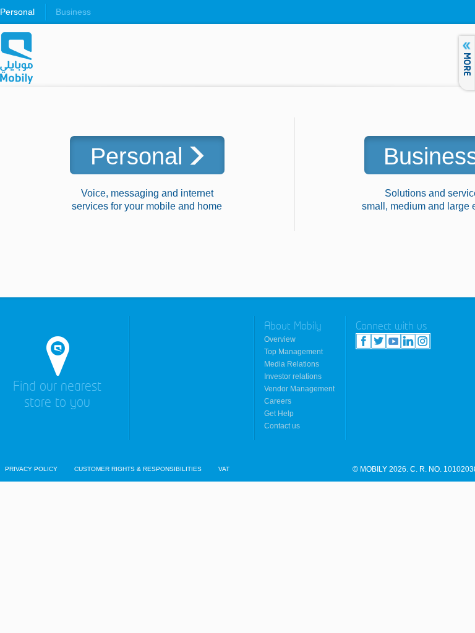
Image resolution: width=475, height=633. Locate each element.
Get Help (279, 413)
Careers (277, 401)
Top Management (293, 351)
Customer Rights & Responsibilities (138, 469)
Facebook (363, 341)
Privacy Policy (31, 469)
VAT (223, 469)
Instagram (422, 341)
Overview (280, 339)
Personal (17, 12)
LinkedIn (408, 341)
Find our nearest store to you (57, 395)
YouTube (393, 341)
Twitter (378, 341)
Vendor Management (299, 388)
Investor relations (293, 376)
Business (73, 12)
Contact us (282, 426)
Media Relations (291, 364)
